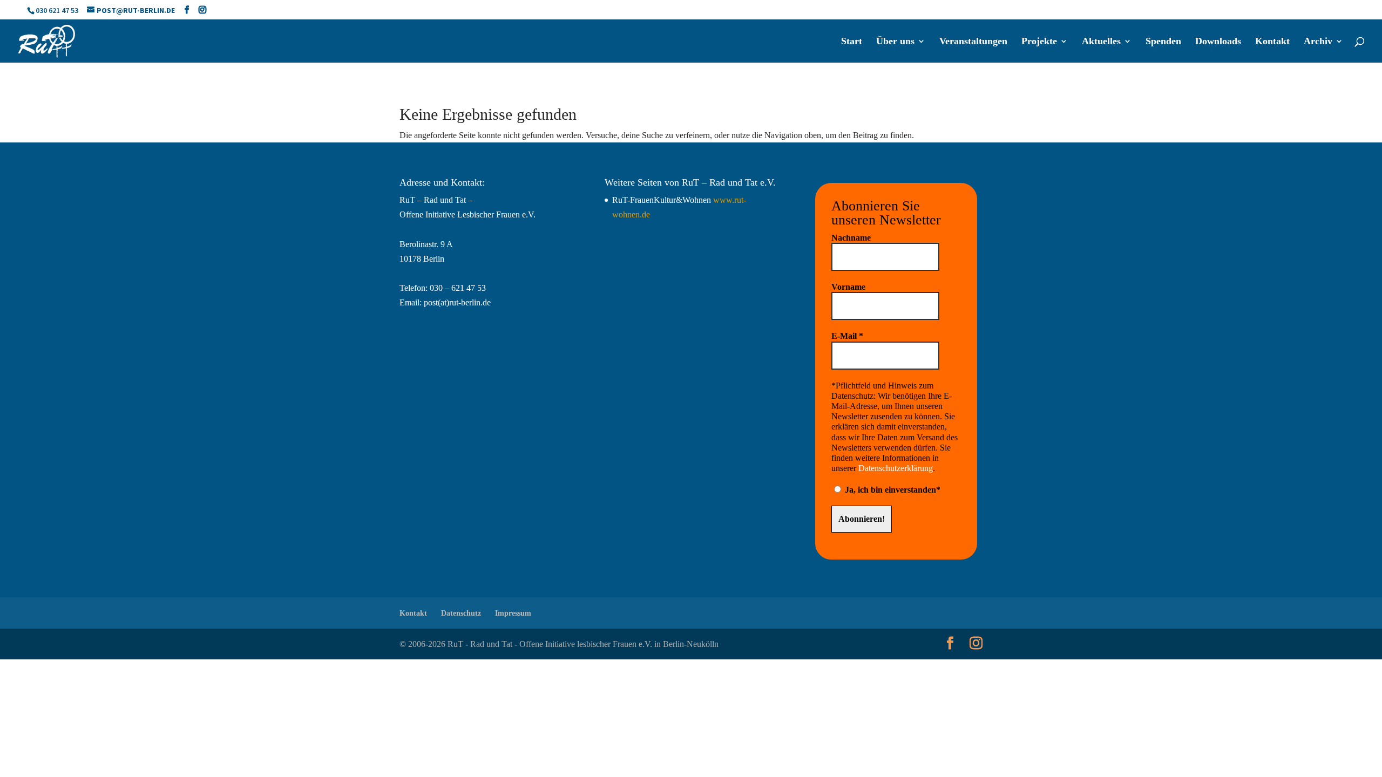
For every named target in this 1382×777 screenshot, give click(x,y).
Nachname (851, 237)
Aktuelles (1101, 41)
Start (851, 41)
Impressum (513, 613)
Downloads (1218, 41)
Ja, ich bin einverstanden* (891, 489)
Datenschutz (461, 613)
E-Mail (847, 335)
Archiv (1318, 41)
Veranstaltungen (973, 41)
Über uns (895, 41)
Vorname (848, 286)
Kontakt (1272, 41)
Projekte (1039, 41)
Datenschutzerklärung (895, 468)
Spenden (1163, 41)
